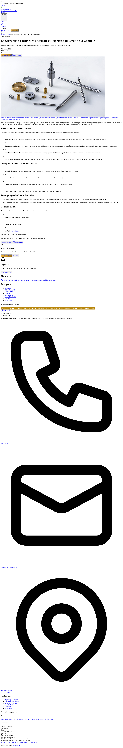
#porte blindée (15, 119)
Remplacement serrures (12, 701)
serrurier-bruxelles (51, 308)
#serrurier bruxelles (31, 118)
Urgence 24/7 (7, 55)
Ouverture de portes (11, 703)
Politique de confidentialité (19, 742)
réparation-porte (89, 308)
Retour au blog (6, 310)
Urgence (15, 30)
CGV (28, 742)
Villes (2, 23)
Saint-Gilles (43, 719)
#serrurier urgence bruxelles (57, 118)
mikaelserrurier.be (17, 231)
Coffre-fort (8, 706)
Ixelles (38, 719)
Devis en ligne (19, 242)
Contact (3, 26)
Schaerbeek (13, 719)
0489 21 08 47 (7, 242)
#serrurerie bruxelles (19, 118)
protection (27, 308)
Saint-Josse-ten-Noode (24, 719)
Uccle (53, 719)
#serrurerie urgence (87, 118)
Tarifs (2, 21)
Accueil (3, 12)
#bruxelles (10, 118)
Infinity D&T (17, 745)
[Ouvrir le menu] (1, 33)
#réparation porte (108, 118)
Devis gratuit (17, 55)
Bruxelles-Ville (5, 719)
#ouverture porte (98, 118)
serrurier (19, 308)
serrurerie (5, 308)
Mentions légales (6, 742)
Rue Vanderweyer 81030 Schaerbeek (7, 691)
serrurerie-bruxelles (64, 308)
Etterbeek (33, 719)
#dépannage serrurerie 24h (74, 118)
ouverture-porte (77, 308)
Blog (2, 25)
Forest (49, 719)
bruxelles (41, 308)
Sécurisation (8, 708)
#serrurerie (4, 118)
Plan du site (33, 742)
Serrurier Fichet (9, 705)
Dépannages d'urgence (11, 700)
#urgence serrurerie (43, 118)
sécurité (12, 308)
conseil (34, 308)
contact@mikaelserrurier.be (9, 567)
